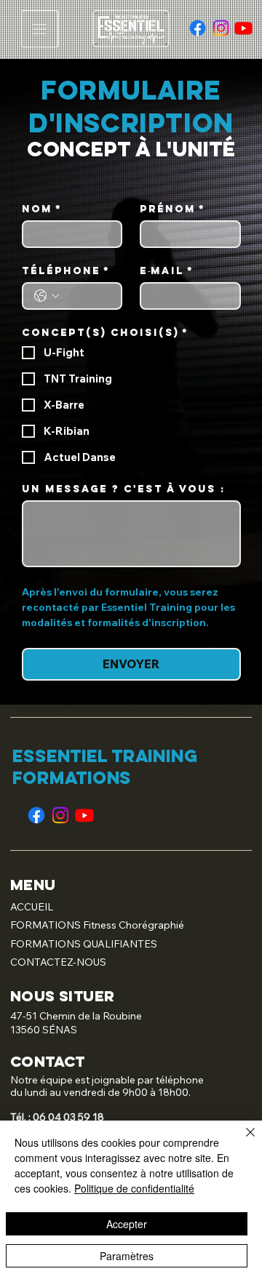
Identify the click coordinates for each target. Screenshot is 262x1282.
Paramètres (127, 1256)
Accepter (126, 1224)
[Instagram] (220, 28)
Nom (42, 209)
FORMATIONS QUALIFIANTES (83, 943)
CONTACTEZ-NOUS (58, 962)
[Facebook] (197, 28)
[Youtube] (243, 28)
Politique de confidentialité (134, 1188)
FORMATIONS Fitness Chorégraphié (97, 925)
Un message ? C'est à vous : (124, 489)
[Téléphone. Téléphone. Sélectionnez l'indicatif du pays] (46, 296)
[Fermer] (241, 1140)
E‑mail (167, 270)
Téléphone (66, 270)
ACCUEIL (31, 906)
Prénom (172, 209)
